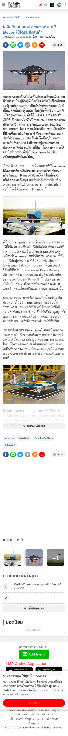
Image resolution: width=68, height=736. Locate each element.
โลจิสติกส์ (24, 438)
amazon (9, 438)
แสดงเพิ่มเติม (35, 426)
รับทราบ (34, 702)
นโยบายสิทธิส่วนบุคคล (15, 694)
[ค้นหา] (45, 4)
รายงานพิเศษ (31, 17)
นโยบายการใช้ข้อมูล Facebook (26, 718)
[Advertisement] (34, 497)
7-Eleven (10, 444)
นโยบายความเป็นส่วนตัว (22, 709)
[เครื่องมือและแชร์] (66, 4)
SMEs (18, 17)
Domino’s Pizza (44, 438)
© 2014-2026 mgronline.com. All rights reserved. (34, 727)
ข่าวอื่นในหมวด (34, 608)
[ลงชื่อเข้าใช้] (59, 5)
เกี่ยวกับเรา (52, 718)
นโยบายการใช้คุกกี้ (49, 709)
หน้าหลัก (8, 17)
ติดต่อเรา (34, 723)
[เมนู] (3, 4)
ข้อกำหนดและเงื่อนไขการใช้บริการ (34, 714)
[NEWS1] (52, 5)
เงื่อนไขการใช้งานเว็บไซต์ (45, 690)
